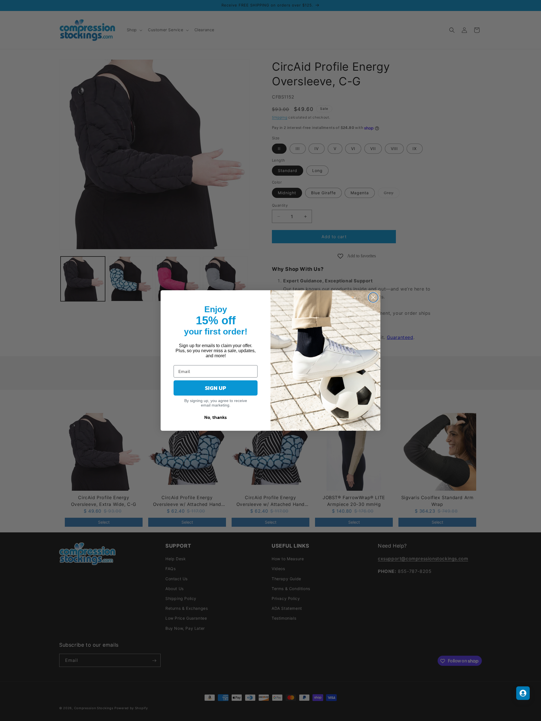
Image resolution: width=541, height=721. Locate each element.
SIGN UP (215, 388)
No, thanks (215, 417)
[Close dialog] (373, 297)
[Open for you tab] (523, 693)
